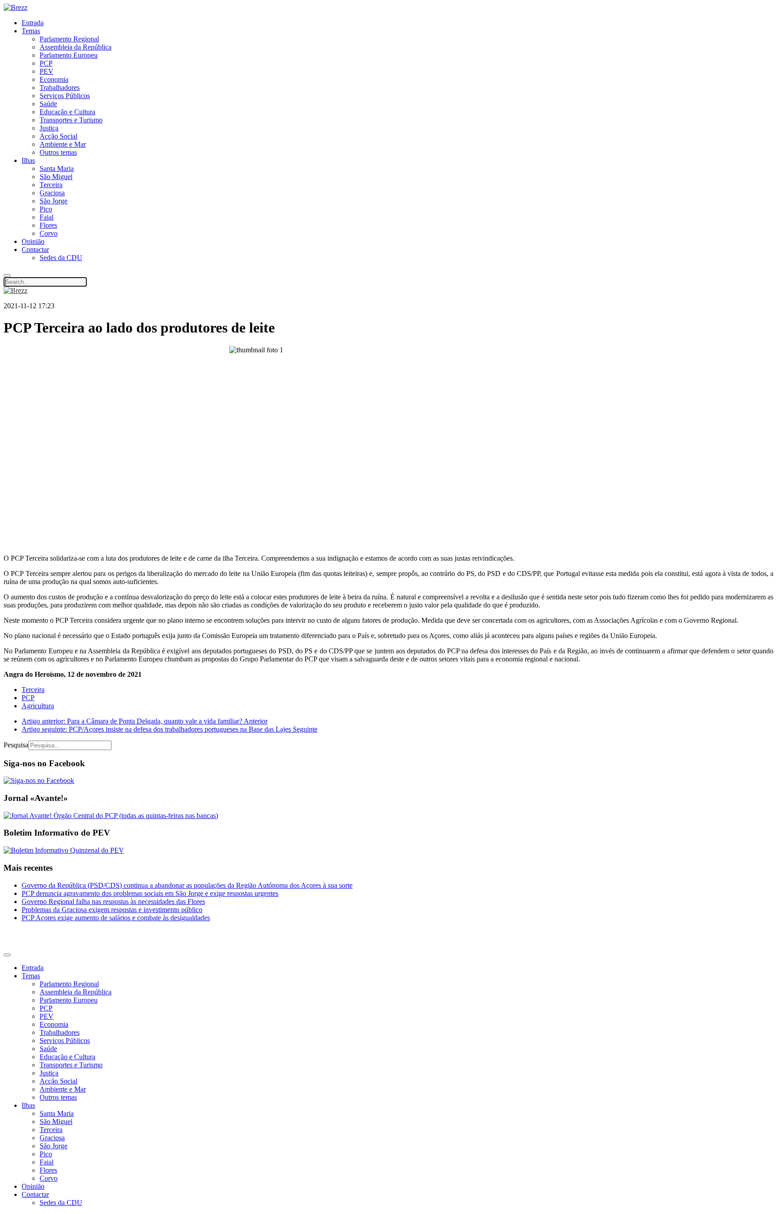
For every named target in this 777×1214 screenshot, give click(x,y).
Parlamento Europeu (69, 55)
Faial (47, 217)
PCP (46, 63)
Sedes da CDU (61, 257)
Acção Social (58, 136)
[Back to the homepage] (15, 7)
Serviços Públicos (65, 95)
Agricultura (38, 706)
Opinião (33, 241)
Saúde (48, 104)
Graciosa (52, 193)
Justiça (49, 128)
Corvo (49, 233)
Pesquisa (16, 745)
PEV (47, 71)
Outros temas (58, 152)
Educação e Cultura (67, 112)
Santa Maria (57, 168)
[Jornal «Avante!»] (111, 815)
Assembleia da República (76, 47)
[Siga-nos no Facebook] (39, 780)
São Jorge (53, 201)
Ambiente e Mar (63, 144)
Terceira (51, 185)
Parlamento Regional (69, 39)
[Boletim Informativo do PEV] (64, 850)
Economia (54, 79)
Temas (31, 31)
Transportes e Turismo (71, 120)
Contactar (35, 249)
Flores (48, 225)
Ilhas (28, 160)
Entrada (33, 23)
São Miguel (56, 176)
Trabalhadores (60, 87)
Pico (46, 209)
